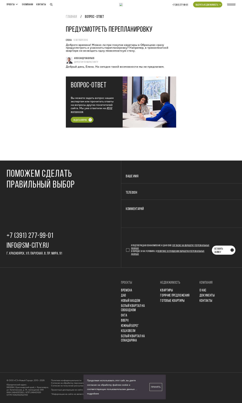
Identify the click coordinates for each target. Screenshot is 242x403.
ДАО (123, 296)
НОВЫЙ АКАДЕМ (130, 301)
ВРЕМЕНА (126, 290)
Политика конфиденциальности (66, 380)
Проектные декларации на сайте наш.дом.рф (73, 390)
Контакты (41, 4)
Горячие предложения (175, 296)
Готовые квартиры (172, 301)
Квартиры (166, 290)
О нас (203, 290)
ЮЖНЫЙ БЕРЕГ (130, 326)
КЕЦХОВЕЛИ (128, 331)
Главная (71, 17)
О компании (27, 4)
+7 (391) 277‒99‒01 (180, 5)
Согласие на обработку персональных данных (73, 383)
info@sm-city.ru (28, 246)
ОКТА (124, 315)
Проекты (11, 4)
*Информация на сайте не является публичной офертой (78, 394)
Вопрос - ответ (94, 17)
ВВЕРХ (125, 321)
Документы (207, 296)
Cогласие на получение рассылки (67, 386)
